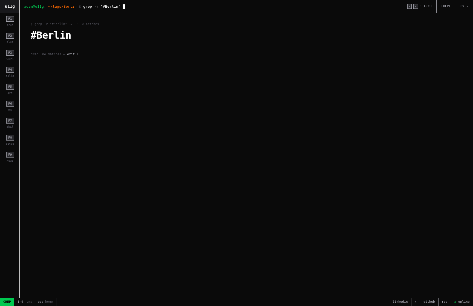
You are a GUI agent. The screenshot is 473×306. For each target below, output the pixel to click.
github (429, 302)
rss (445, 302)
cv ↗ (464, 6)
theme (446, 6)
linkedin (400, 302)
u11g (10, 6)
